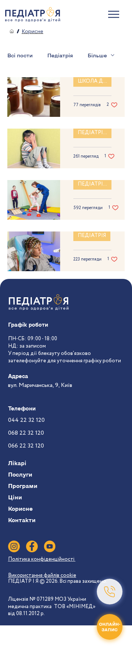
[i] (14, 546)
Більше (97, 55)
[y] (50, 546)
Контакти (22, 520)
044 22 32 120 (26, 420)
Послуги (20, 474)
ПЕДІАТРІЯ (92, 235)
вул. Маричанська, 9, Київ (40, 385)
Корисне (20, 508)
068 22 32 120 (26, 433)
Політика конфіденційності (42, 559)
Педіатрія (60, 55)
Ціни (15, 497)
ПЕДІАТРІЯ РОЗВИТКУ (94, 132)
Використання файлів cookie (42, 575)
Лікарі (17, 463)
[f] (32, 546)
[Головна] (11, 31)
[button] (109, 591)
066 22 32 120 (26, 446)
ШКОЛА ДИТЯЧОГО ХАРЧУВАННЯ (94, 81)
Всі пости (20, 55)
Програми (22, 485)
